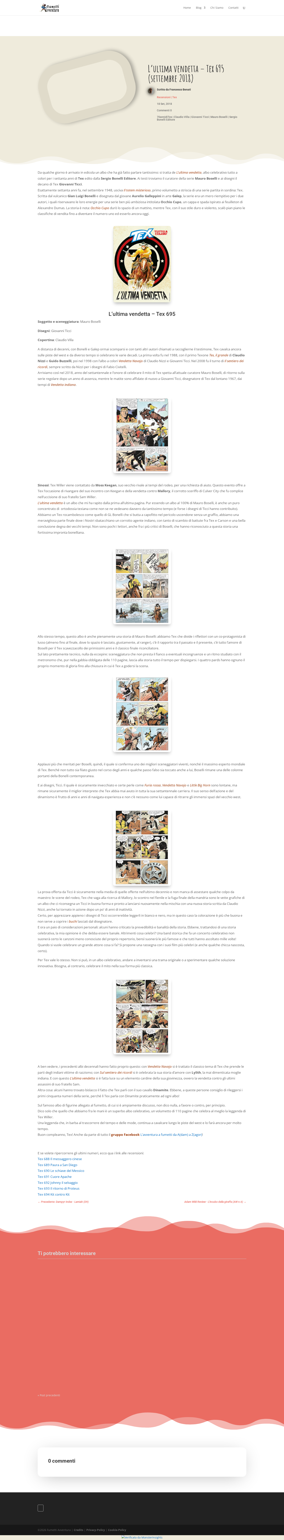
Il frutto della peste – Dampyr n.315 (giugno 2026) (71, 1363)
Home (187, 7)
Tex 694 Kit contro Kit (54, 1194)
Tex (174, 97)
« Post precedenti (49, 1395)
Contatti (233, 7)
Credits (78, 1530)
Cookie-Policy (117, 1530)
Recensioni (164, 97)
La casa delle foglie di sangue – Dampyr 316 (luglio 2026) (76, 1281)
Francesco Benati (180, 89)
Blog (199, 7)
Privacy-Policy (95, 1530)
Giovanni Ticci (200, 116)
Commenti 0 (164, 110)
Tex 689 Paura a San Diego (57, 1165)
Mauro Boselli (219, 116)
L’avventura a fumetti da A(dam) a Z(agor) (171, 1134)
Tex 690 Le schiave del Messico (61, 1170)
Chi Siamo (216, 7)
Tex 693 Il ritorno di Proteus (58, 1188)
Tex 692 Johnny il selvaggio (58, 1182)
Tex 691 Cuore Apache (55, 1176)
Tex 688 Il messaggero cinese (60, 1159)
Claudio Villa (182, 116)
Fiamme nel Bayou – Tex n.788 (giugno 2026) (69, 1322)
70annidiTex (164, 116)
